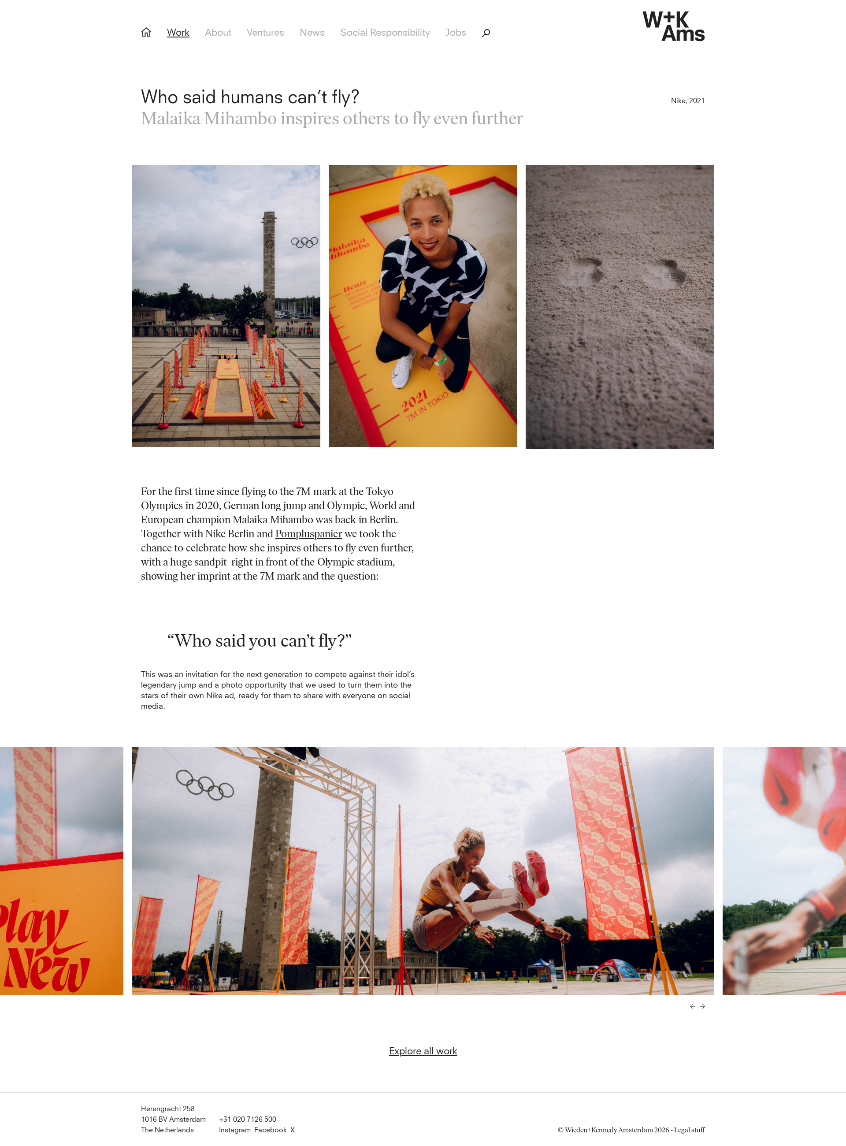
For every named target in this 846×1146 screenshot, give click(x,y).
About (218, 33)
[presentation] (692, 1006)
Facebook (270, 1130)
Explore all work (423, 1052)
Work (178, 33)
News (312, 33)
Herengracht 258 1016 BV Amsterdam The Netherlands (173, 1119)
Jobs (455, 33)
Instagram (235, 1130)
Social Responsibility (385, 33)
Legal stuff (689, 1130)
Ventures (265, 33)
